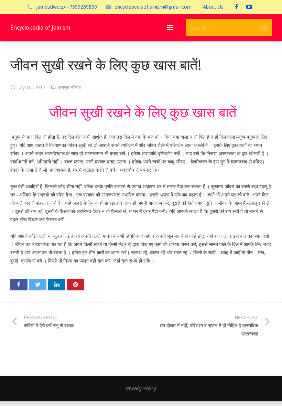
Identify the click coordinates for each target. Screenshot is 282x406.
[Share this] (19, 284)
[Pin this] (75, 284)
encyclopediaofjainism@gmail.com (153, 6)
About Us (213, 6)
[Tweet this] (37, 284)
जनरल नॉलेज (69, 87)
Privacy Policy (141, 388)
